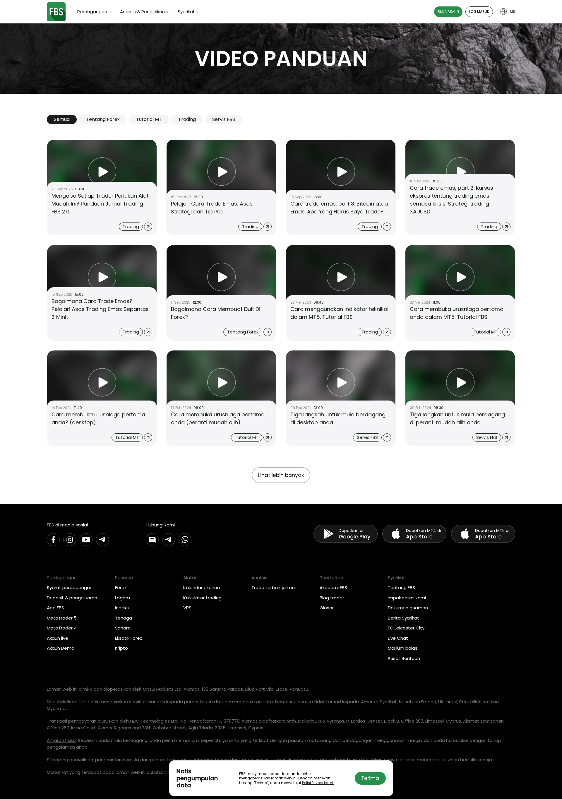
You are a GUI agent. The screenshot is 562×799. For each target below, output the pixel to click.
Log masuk (479, 11)
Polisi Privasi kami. (318, 782)
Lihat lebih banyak (281, 475)
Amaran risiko (61, 740)
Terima (370, 778)
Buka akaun (448, 11)
